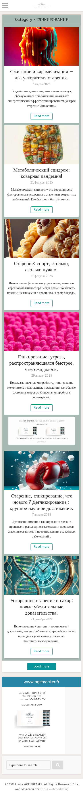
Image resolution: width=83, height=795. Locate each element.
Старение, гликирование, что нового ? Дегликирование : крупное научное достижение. (41, 502)
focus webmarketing (54, 789)
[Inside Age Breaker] (41, 5)
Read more (41, 116)
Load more (41, 666)
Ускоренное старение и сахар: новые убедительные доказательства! (41, 607)
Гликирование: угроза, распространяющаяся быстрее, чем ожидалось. (41, 363)
